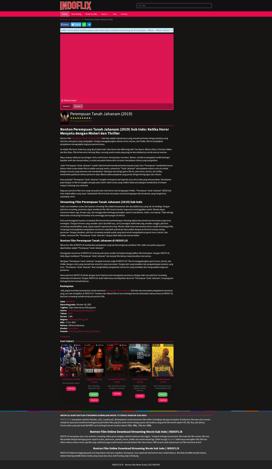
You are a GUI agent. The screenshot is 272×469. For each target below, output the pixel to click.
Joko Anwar (73, 328)
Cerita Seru (73, 310)
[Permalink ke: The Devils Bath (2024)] (140, 360)
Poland (76, 383)
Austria (142, 388)
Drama (168, 386)
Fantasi (123, 386)
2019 (70, 313)
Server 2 (78, 106)
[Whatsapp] (84, 24)
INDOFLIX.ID (65, 419)
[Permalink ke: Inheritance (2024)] (71, 360)
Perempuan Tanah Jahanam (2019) (86, 138)
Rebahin (171, 439)
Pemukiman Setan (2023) (117, 380)
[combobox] (174, 5)
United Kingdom (161, 388)
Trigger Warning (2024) (94, 380)
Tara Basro (95, 331)
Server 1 (66, 106)
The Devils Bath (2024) (139, 380)
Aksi (89, 386)
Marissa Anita (84, 331)
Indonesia (73, 319)
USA (86, 319)
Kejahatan (92, 388)
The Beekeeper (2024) (163, 380)
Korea (80, 319)
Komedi (65, 383)
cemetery (66, 336)
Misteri (92, 310)
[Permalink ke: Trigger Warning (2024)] (94, 360)
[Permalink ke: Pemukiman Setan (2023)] (117, 360)
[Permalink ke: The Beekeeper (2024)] (163, 360)
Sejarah (137, 388)
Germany (139, 390)
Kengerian (83, 310)
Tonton (71, 388)
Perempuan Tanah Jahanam (118, 290)
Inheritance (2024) (71, 379)
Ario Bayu (73, 331)
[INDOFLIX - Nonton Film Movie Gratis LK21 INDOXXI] (75, 5)
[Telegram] (89, 24)
